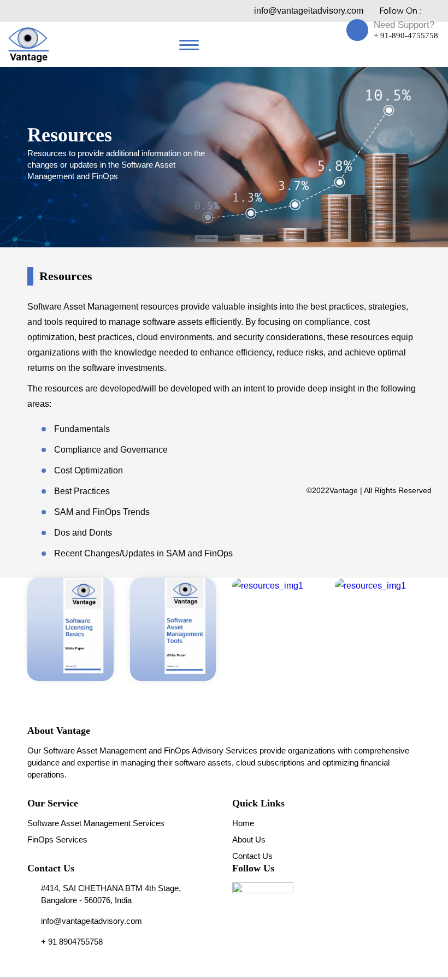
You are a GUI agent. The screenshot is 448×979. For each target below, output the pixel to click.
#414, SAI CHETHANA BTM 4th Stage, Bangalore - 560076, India (111, 894)
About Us (249, 839)
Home (243, 823)
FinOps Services (57, 839)
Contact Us (252, 856)
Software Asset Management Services (95, 823)
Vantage (343, 490)
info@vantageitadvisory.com (308, 10)
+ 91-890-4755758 (406, 35)
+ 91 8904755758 (72, 941)
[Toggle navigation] (189, 45)
